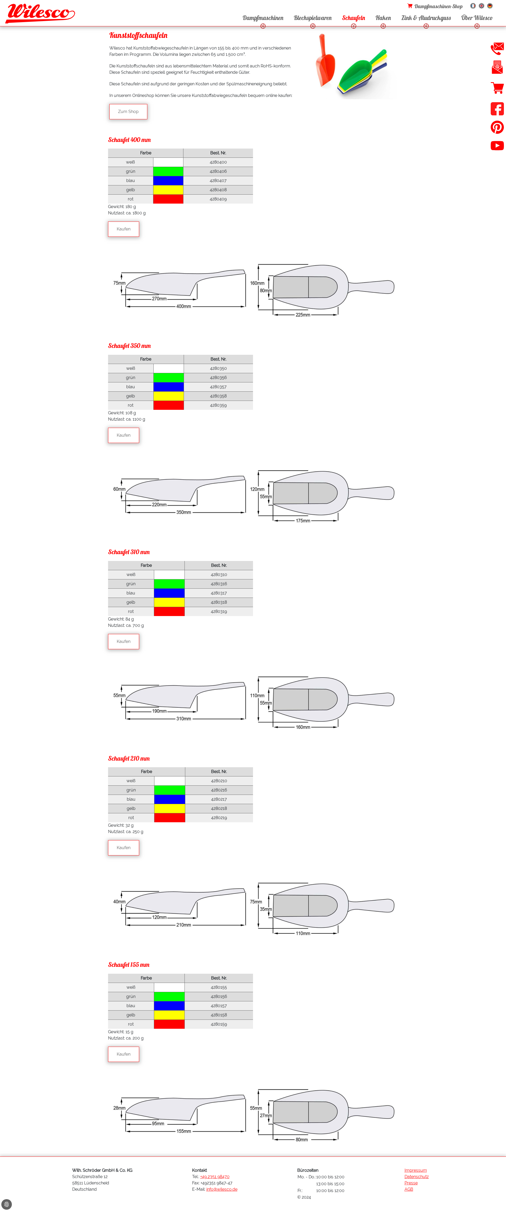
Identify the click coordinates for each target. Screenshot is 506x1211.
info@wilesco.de (221, 1189)
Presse (411, 1182)
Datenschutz (417, 1176)
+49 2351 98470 (215, 1176)
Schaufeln (353, 18)
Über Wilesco (477, 18)
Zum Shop (128, 111)
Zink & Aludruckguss (426, 18)
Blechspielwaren (313, 18)
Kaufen (123, 229)
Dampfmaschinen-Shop (439, 6)
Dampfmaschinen (263, 18)
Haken (383, 18)
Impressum (416, 1170)
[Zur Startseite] (40, 15)
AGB (409, 1189)
